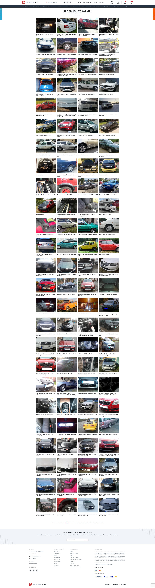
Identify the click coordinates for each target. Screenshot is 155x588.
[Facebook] (67, 2)
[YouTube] (64, 2)
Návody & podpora (87, 2)
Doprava (95, 2)
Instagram (115, 584)
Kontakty (101, 2)
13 (93, 523)
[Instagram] (70, 2)
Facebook (107, 584)
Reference (72, 563)
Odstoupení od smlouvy (75, 567)
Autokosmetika (57, 561)
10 (84, 523)
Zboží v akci (56, 551)
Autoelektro (57, 559)
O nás (79, 2)
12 (90, 523)
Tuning (55, 555)
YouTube (123, 584)
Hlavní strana (77, 16)
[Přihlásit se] (86, 540)
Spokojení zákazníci (75, 565)
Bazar (55, 567)
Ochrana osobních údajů (76, 559)
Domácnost (56, 565)
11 (87, 523)
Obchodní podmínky (74, 557)
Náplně (55, 563)
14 (96, 523)
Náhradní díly (57, 553)
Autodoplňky (57, 557)
